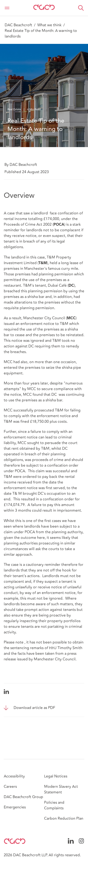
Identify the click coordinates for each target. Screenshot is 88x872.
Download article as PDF (34, 708)
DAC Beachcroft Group (23, 797)
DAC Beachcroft (18, 25)
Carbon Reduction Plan (63, 818)
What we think (49, 25)
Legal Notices (55, 776)
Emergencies (15, 807)
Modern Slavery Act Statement (61, 789)
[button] (81, 8)
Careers (10, 786)
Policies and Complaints (54, 805)
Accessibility (14, 776)
